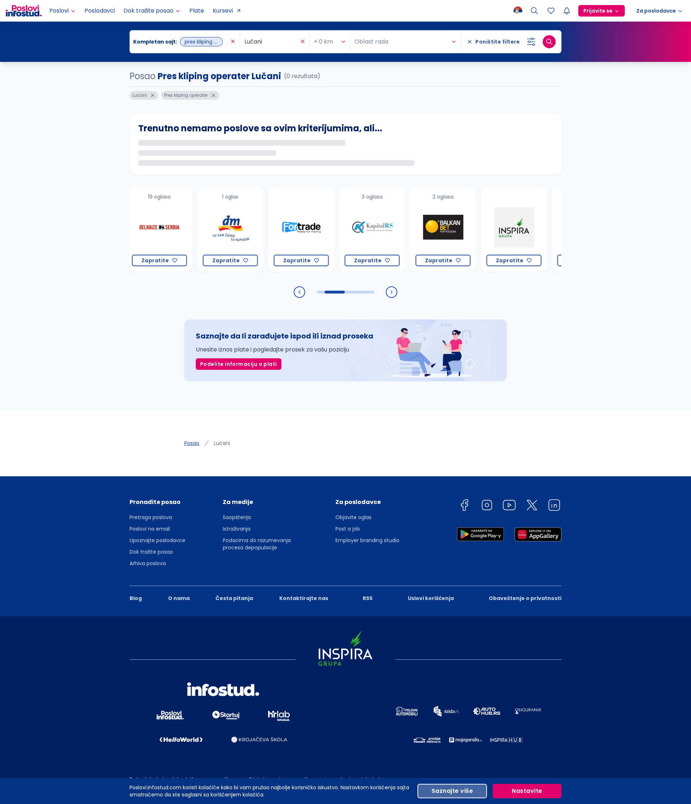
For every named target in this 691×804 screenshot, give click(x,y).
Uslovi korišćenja (431, 598)
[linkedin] (554, 506)
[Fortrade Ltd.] (277, 229)
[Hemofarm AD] (561, 229)
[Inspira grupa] (490, 229)
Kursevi (223, 10)
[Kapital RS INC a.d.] (348, 229)
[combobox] (181, 41)
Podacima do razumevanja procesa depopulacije (257, 544)
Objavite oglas (353, 517)
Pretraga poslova (151, 517)
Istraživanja (236, 528)
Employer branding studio (367, 540)
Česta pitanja (234, 598)
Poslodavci (100, 10)
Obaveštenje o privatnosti (525, 598)
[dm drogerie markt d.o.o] (206, 229)
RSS (367, 598)
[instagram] (487, 506)
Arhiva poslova (148, 563)
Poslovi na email (150, 528)
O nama (179, 598)
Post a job (347, 528)
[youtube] (509, 506)
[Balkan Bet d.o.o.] (419, 229)
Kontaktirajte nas (303, 598)
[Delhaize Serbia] (135, 229)
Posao (191, 443)
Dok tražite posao (151, 551)
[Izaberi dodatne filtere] (531, 41)
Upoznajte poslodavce (157, 540)
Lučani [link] (222, 443)
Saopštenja (237, 517)
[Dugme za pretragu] (549, 41)
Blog (136, 598)
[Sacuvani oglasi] (551, 11)
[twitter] (532, 506)
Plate (196, 10)
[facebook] (464, 506)
